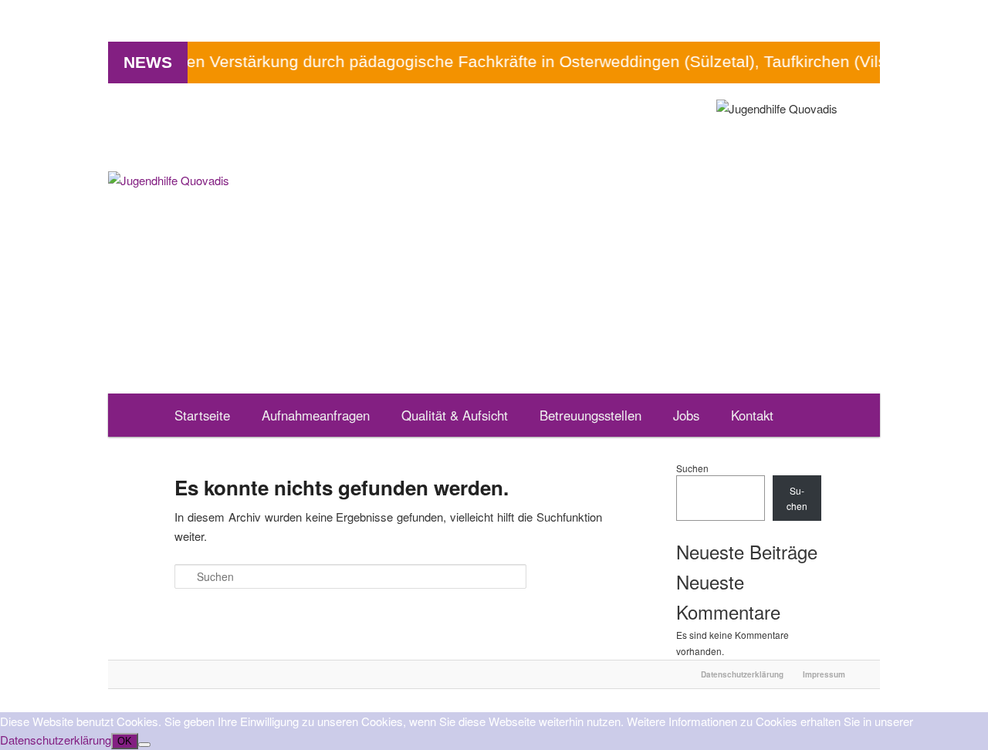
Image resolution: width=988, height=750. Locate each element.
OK (124, 741)
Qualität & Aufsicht (454, 415)
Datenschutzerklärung (742, 674)
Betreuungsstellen (590, 415)
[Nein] (144, 744)
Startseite (202, 415)
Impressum (824, 674)
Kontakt (752, 415)
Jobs (686, 415)
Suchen (692, 468)
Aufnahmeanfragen (316, 415)
